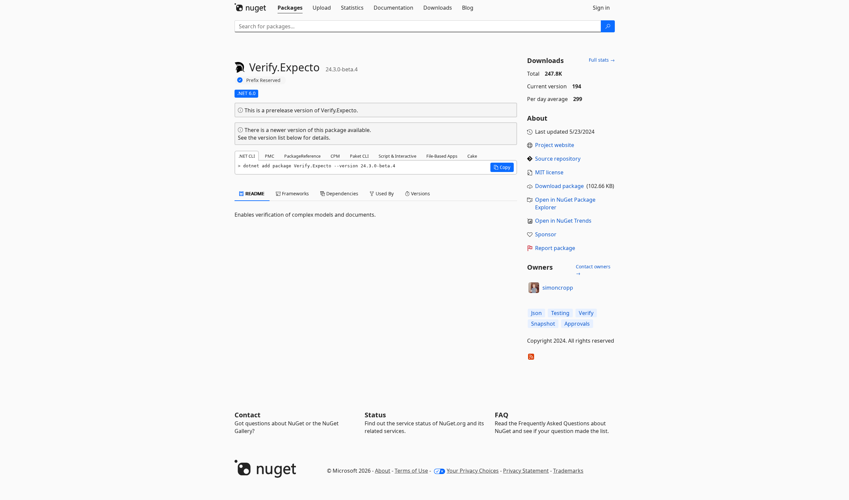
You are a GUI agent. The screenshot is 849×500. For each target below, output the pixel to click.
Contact (248, 414)
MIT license (549, 172)
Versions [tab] (420, 193)
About (382, 470)
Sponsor (545, 234)
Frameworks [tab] (295, 193)
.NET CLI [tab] (247, 156)
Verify (586, 313)
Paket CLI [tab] (359, 156)
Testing (560, 313)
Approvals (577, 323)
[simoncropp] (534, 288)
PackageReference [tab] (302, 156)
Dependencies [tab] (341, 193)
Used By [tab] (384, 193)
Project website (554, 145)
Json (536, 313)
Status (375, 414)
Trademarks (568, 470)
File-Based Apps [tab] (441, 156)
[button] (502, 167)
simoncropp (557, 287)
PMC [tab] (269, 156)
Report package (555, 248)
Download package (559, 186)
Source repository (557, 158)
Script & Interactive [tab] (397, 156)
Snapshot (543, 323)
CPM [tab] (335, 156)
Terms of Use (411, 470)
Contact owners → (593, 269)
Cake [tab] (472, 156)
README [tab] (254, 193)
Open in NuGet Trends (563, 220)
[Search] (608, 26)
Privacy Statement (526, 470)
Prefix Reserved (263, 80)
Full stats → (602, 60)
